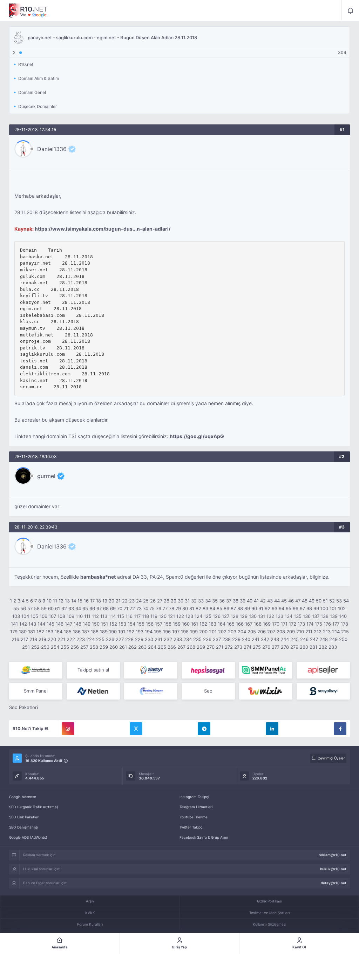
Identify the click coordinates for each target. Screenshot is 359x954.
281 (313, 647)
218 (33, 639)
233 (178, 639)
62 (64, 608)
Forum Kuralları (90, 924)
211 (308, 631)
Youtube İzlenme (194, 817)
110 (79, 616)
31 (187, 601)
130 (253, 616)
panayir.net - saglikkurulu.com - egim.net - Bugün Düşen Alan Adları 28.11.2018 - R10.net (28, 11)
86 (226, 608)
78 (171, 608)
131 (261, 616)
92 (267, 608)
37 (228, 601)
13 (67, 601)
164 (221, 624)
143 (32, 624)
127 (225, 616)
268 (191, 647)
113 (103, 616)
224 (90, 639)
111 (87, 616)
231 (158, 639)
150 (96, 624)
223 (80, 639)
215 (345, 631)
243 (275, 639)
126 (217, 616)
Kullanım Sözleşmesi (269, 924)
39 (242, 601)
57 (30, 608)
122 (180, 616)
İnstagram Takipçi (194, 797)
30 (180, 601)
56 (23, 608)
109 (70, 616)
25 (146, 601)
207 (271, 631)
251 (26, 647)
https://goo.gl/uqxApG (197, 436)
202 (222, 631)
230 (149, 639)
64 (78, 608)
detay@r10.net (333, 883)
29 (173, 601)
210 (300, 631)
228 (129, 639)
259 (104, 647)
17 (92, 601)
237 (217, 639)
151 (104, 624)
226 (110, 639)
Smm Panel (36, 691)
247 (314, 639)
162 (203, 624)
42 (263, 601)
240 (246, 639)
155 (140, 624)
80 (185, 608)
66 (92, 608)
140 (343, 616)
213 (327, 631)
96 (295, 608)
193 (139, 631)
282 (323, 647)
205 (252, 631)
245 (294, 639)
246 (304, 639)
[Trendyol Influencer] (265, 691)
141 (14, 624)
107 (52, 616)
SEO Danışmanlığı (23, 827)
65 (85, 608)
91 (260, 608)
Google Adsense (22, 797)
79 (178, 608)
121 (171, 616)
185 (68, 631)
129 (244, 616)
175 (318, 624)
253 (45, 647)
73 (139, 608)
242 (265, 639)
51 (325, 601)
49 (311, 601)
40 (249, 601)
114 (112, 616)
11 (55, 601)
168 (258, 624)
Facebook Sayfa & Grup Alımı (204, 837)
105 (34, 616)
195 (158, 631)
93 (274, 608)
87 (233, 608)
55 (16, 608)
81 (191, 608)
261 (123, 647)
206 (261, 631)
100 (324, 608)
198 (185, 631)
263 (142, 647)
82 (198, 608)
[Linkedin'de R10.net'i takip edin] (272, 728)
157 (158, 624)
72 (132, 608)
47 (297, 601)
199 (194, 631)
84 (212, 608)
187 (85, 631)
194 (149, 631)
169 (267, 624)
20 (111, 601)
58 (37, 608)
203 (232, 631)
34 (208, 601)
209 (290, 631)
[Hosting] (150, 670)
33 (201, 601)
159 (177, 624)
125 (207, 616)
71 (126, 608)
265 (162, 647)
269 (201, 647)
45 (284, 601)
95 (288, 608)
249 (333, 639)
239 (236, 639)
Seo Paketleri (23, 707)
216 (15, 639)
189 (104, 631)
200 (203, 631)
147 (68, 624)
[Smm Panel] (208, 670)
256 (74, 647)
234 (187, 639)
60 (51, 608)
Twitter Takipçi (191, 827)
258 (94, 647)
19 (104, 601)
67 (99, 608)
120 (163, 616)
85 (219, 608)
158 (167, 624)
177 (335, 624)
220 (52, 639)
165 (231, 624)
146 (59, 624)
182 (40, 631)
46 (291, 601)
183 (49, 631)
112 (95, 616)
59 (44, 608)
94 (281, 608)
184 (58, 631)
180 (23, 631)
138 (324, 616)
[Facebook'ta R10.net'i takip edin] (340, 728)
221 (61, 639)
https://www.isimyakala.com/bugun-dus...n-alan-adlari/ (102, 229)
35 (215, 601)
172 (292, 624)
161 (194, 624)
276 (266, 647)
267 (181, 647)
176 (327, 624)
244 (284, 639)
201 (213, 631)
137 (315, 616)
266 (172, 647)
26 (153, 601)
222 (71, 639)
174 (309, 624)
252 (35, 647)
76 (158, 608)
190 (113, 631)
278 (285, 647)
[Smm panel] (265, 670)
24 (139, 601)
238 (226, 639)
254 (55, 647)
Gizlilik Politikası (269, 901)
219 (42, 639)
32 (194, 601)
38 (235, 601)
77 (165, 608)
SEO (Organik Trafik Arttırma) (33, 807)
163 (212, 624)
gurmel (46, 475)
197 (176, 631)
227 (120, 639)
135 (298, 616)
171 (284, 624)
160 (186, 624)
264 (152, 647)
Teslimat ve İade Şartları (269, 913)
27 (159, 601)
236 (207, 639)
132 (270, 616)
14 (73, 601)
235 (197, 639)
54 (346, 601)
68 (106, 608)
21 (118, 601)
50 (318, 601)
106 (43, 616)
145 (50, 624)
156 (150, 624)
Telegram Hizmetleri (196, 807)
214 (336, 631)
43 (270, 601)
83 (205, 608)
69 (113, 608)
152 (113, 624)
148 (77, 624)
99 (316, 608)
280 (304, 647)
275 (257, 647)
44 (277, 601)
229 (139, 639)
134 (288, 616)
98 (309, 608)
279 (294, 647)
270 (210, 647)
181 (31, 631)
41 (256, 601)
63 (71, 608)
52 (332, 601)
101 (333, 608)
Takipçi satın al (93, 670)
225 (100, 639)
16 (86, 601)
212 (317, 631)
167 (248, 624)
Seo (208, 691)
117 (137, 616)
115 (120, 616)
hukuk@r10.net (333, 869)
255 (65, 647)
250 (343, 639)
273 (238, 647)
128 (234, 616)
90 (254, 608)
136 (307, 616)
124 (198, 616)
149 (86, 624)
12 (61, 601)
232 (168, 639)
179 (14, 631)
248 (323, 639)
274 (247, 647)
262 (132, 647)
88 (240, 608)
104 (25, 616)
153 (122, 624)
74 (145, 608)
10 (49, 601)
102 (342, 608)
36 (222, 601)
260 (113, 647)
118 (145, 616)
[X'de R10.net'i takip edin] (136, 728)
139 (334, 616)
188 (95, 631)
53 (339, 601)
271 (219, 647)
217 (24, 639)
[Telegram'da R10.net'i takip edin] (204, 728)
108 (61, 616)
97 (302, 608)
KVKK (90, 913)
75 (152, 608)
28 (166, 601)
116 (129, 616)
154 (131, 624)
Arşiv (90, 901)
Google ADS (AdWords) (28, 837)
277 (275, 647)
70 (119, 608)
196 (167, 631)
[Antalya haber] (35, 670)
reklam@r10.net (332, 855)
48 (304, 601)
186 (77, 631)
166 (240, 624)
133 (279, 616)
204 (242, 631)
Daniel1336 (52, 148)
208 (281, 631)
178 (344, 624)
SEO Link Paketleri (24, 817)
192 (130, 631)
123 (189, 616)
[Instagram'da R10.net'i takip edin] (68, 728)
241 (255, 639)
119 (153, 616)
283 (332, 647)
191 (121, 631)
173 (301, 624)
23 (132, 601)
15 (79, 601)
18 (98, 601)
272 (229, 647)
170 (275, 624)
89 (247, 608)
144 (41, 624)
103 (16, 616)
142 (23, 624)
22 (125, 601)
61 (57, 608)
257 (84, 647)
